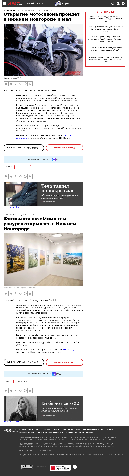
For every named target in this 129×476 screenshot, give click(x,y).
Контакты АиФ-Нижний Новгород (50, 432)
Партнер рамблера (41, 466)
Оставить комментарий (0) (64, 148)
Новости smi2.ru (12, 207)
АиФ (19, 78)
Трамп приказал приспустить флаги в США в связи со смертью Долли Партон (105, 29)
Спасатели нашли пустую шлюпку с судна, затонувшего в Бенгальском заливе (105, 59)
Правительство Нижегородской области (20, 288)
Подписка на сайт (26, 432)
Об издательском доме (28, 430)
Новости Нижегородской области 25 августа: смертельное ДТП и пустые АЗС (105, 19)
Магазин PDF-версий (71, 430)
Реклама (57, 430)
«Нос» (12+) (68, 349)
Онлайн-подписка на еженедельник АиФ (99, 430)
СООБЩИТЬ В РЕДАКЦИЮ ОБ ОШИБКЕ (80, 432)
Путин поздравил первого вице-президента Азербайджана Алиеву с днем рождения (105, 39)
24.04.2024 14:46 (10, 10)
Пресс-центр (46, 430)
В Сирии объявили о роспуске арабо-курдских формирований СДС (105, 49)
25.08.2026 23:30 (10, 215)
